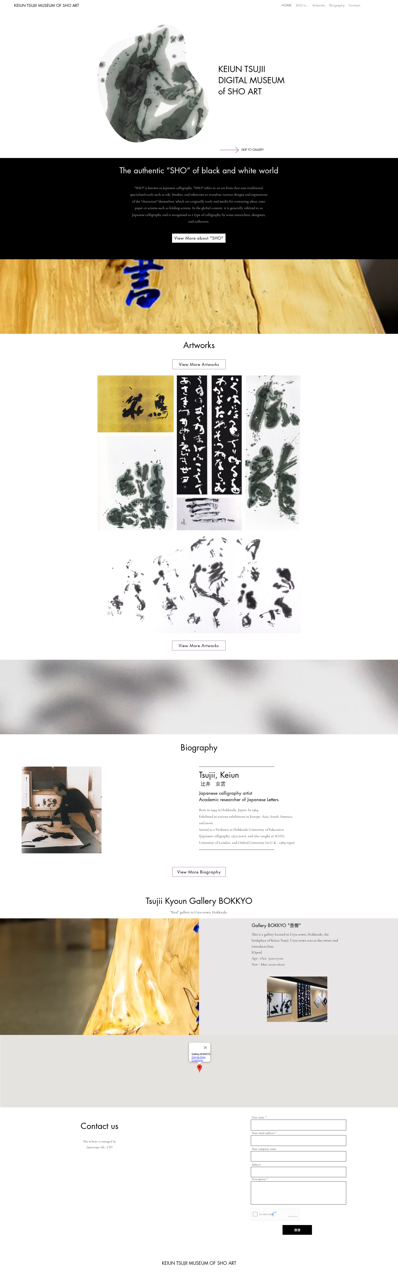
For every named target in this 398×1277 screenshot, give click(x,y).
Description (259, 1179)
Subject (256, 1164)
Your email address (263, 1133)
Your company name (264, 1148)
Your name (258, 1117)
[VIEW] (235, 149)
